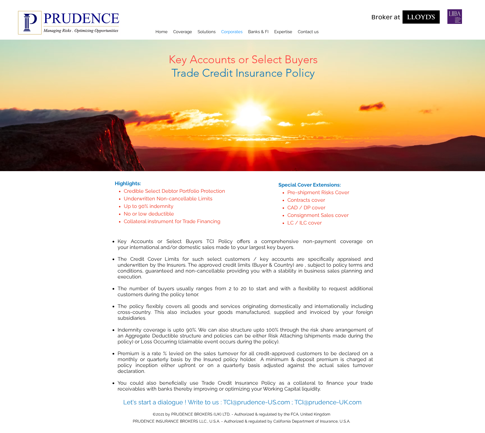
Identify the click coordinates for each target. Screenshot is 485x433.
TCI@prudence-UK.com (328, 402)
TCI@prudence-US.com (256, 402)
